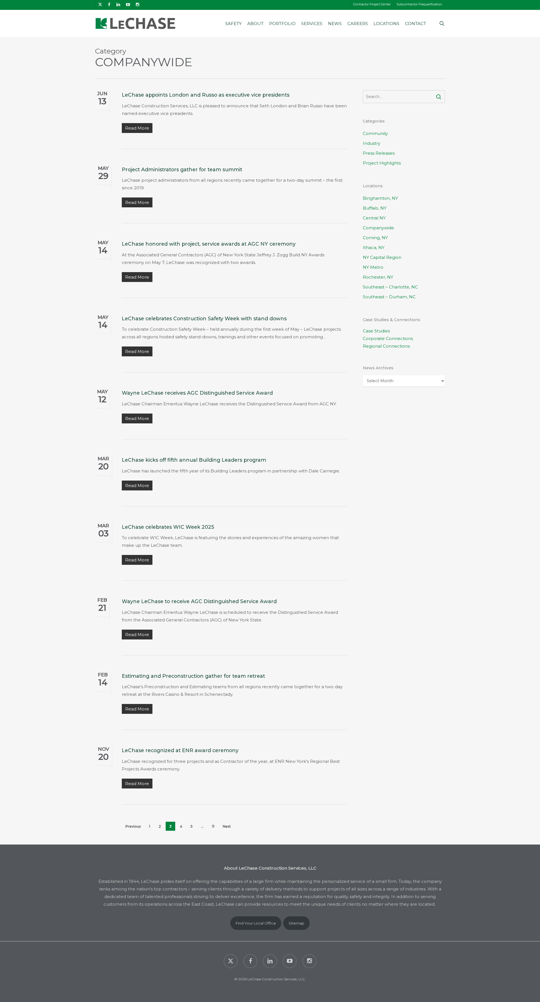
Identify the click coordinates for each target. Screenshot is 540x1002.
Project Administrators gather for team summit (182, 169)
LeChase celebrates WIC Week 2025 (168, 527)
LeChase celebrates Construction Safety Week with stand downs (204, 318)
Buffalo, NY (374, 208)
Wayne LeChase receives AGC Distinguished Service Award (197, 393)
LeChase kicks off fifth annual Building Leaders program (194, 460)
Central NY (374, 218)
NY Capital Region (382, 257)
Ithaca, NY (373, 247)
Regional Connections (386, 346)
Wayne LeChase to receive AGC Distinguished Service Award (199, 601)
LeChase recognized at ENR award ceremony (180, 750)
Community (375, 133)
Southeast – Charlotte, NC (390, 287)
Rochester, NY (378, 277)
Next (227, 826)
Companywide (378, 227)
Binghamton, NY (380, 198)
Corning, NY (375, 237)
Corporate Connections (388, 338)
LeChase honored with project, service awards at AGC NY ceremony (209, 244)
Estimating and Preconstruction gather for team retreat (193, 676)
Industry (371, 143)
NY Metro (373, 267)
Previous (133, 826)
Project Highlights (382, 163)
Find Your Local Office (256, 923)
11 (213, 826)
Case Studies (376, 331)
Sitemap (296, 923)
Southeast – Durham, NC (389, 296)
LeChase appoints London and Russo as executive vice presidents (205, 95)
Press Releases (379, 153)
